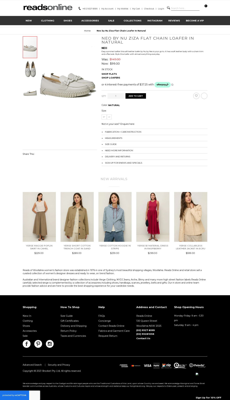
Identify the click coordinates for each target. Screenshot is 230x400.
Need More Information (119, 150)
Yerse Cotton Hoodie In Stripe (115, 247)
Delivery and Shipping (74, 325)
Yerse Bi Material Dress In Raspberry (152, 247)
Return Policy (69, 330)
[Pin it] (53, 154)
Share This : (29, 154)
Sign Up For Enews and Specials (123, 163)
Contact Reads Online (111, 325)
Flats (113, 74)
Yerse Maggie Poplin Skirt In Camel (39, 247)
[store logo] (48, 7)
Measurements (113, 138)
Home (87, 30)
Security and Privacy (59, 364)
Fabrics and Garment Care (114, 330)
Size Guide (111, 144)
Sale (25, 335)
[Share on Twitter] (46, 154)
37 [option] (104, 117)
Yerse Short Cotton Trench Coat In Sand (77, 247)
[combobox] (185, 8)
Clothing (28, 320)
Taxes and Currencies (73, 335)
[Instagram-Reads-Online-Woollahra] (50, 341)
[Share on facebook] (39, 154)
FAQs (101, 315)
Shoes (26, 325)
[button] (44, 91)
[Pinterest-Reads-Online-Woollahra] (40, 341)
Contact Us (143, 338)
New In (27, 315)
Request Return (107, 335)
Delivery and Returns (117, 156)
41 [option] (109, 117)
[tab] (154, 132)
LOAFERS (114, 77)
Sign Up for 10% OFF (208, 397)
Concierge (104, 320)
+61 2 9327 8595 (89, 8)
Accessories (30, 330)
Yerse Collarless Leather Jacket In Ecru (190, 247)
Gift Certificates (70, 320)
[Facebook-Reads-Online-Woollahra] (28, 341)
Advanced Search (32, 364)
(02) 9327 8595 (145, 330)
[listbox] (114, 105)
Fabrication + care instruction (123, 132)
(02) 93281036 (145, 333)
